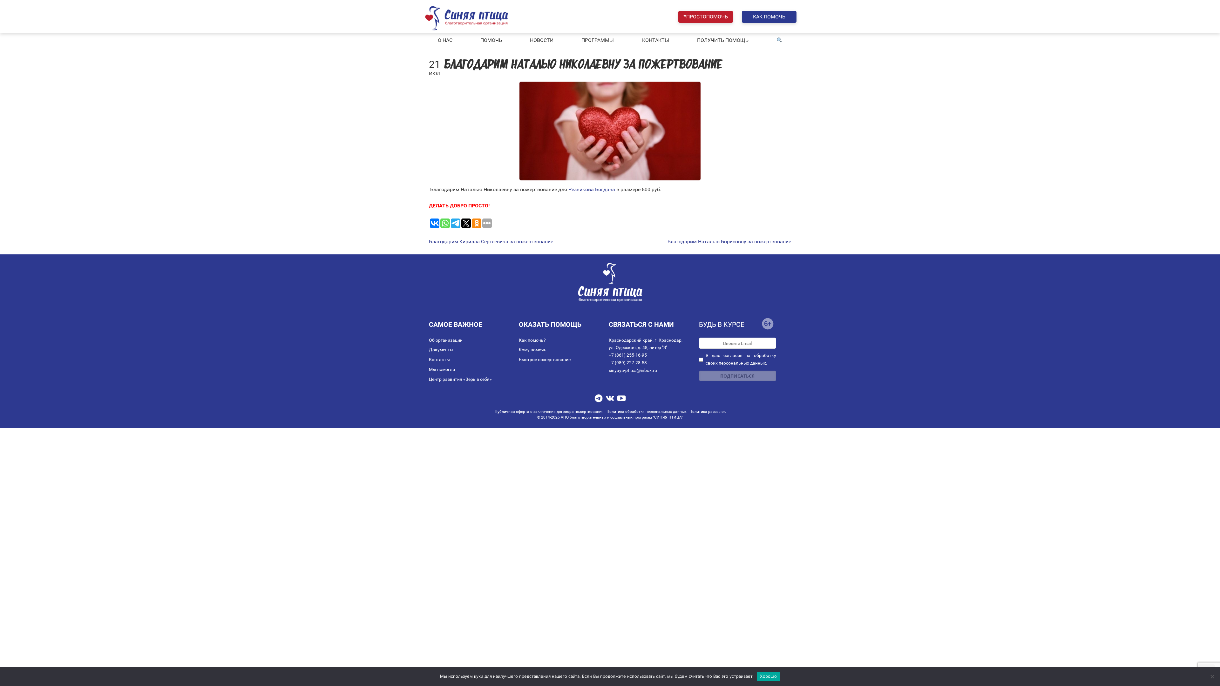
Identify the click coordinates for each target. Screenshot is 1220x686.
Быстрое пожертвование (545, 359)
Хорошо (768, 676)
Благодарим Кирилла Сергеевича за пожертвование (491, 241)
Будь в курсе (721, 324)
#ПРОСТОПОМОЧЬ (705, 17)
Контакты (439, 359)
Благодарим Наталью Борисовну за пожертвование (729, 241)
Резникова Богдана (591, 189)
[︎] (779, 40)
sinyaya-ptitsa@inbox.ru (633, 370)
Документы (441, 349)
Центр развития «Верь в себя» (460, 379)
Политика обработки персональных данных (647, 411)
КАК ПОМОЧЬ (769, 17)
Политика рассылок (707, 411)
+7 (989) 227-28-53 (628, 362)
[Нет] (1212, 676)
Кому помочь (532, 349)
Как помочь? (532, 340)
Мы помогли (442, 369)
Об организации (446, 340)
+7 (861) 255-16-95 (628, 355)
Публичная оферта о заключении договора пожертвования (550, 411)
